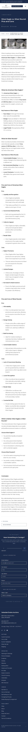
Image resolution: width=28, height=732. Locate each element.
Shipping (3, 646)
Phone (3, 580)
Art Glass (3, 670)
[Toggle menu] (25, 6)
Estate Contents (5, 673)
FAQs (2, 706)
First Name (4, 567)
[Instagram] (4, 630)
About (3, 708)
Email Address (5, 560)
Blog (7, 33)
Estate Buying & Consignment (9, 699)
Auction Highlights (6, 641)
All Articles (5, 521)
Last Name (4, 573)
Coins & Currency (5, 675)
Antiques (3, 680)
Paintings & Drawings (6, 653)
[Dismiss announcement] (26, 1)
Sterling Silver (4, 665)
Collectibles (4, 678)
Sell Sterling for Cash (6, 694)
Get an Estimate (7, 524)
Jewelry (3, 660)
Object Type (4, 592)
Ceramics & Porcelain (6, 668)
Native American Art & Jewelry (14, 2)
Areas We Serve (5, 713)
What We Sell (4, 644)
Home (2, 33)
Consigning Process (6, 697)
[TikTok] (2, 630)
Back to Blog (7, 14)
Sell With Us (4, 689)
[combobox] (14, 595)
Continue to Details (13, 601)
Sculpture (3, 658)
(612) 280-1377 (5, 621)
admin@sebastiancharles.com (8, 623)
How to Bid (4, 639)
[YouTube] (7, 630)
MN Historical (4, 682)
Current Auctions (5, 637)
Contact (3, 716)
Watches (3, 663)
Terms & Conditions (6, 718)
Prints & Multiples (5, 656)
